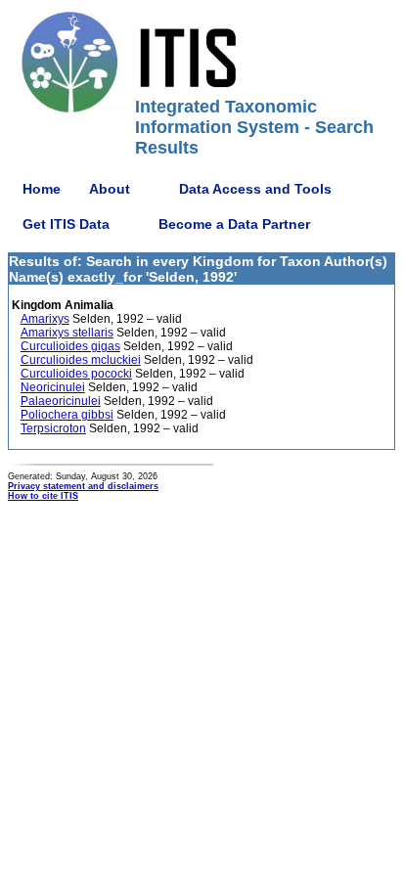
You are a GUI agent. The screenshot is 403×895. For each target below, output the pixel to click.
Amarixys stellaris (67, 332)
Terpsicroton (53, 428)
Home (41, 189)
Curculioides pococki (76, 373)
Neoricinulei (53, 387)
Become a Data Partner (234, 224)
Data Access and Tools (255, 189)
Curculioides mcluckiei (81, 360)
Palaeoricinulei (61, 401)
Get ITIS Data (66, 224)
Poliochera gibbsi (67, 415)
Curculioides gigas (70, 346)
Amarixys (45, 319)
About (109, 189)
